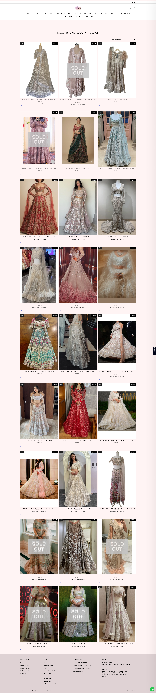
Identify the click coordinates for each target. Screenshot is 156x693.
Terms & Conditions (49, 676)
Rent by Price (23, 663)
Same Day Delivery (84, 16)
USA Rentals (68, 16)
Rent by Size (23, 673)
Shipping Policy (48, 681)
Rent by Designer (24, 670)
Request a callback (85, 668)
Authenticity (101, 13)
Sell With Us (80, 13)
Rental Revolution (48, 665)
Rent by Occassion (25, 668)
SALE (91, 13)
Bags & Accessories (64, 13)
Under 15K (114, 13)
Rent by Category (24, 665)
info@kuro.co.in (82, 671)
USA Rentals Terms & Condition (52, 683)
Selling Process (48, 678)
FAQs (45, 668)
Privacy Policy (47, 673)
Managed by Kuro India (130, 690)
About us (46, 663)
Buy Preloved (32, 13)
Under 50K (125, 13)
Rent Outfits (46, 13)
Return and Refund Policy (50, 670)
